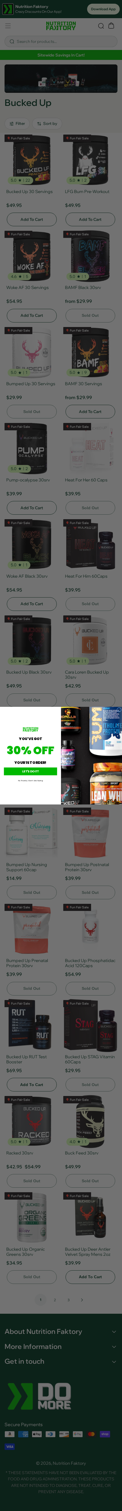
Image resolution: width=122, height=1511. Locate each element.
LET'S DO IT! (30, 771)
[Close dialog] (119, 710)
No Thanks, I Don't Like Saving (30, 780)
